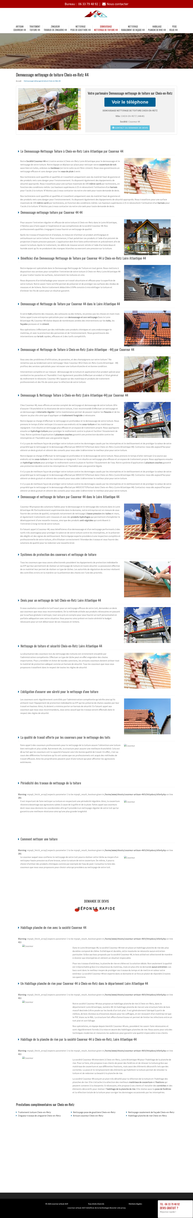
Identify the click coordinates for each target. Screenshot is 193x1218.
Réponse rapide (97, 908)
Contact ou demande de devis (131, 128)
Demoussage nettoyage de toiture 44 (106, 28)
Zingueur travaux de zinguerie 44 (55, 28)
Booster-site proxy (118, 1208)
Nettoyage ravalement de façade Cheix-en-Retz (151, 1112)
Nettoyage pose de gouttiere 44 (80, 28)
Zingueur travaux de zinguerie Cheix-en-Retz (39, 1115)
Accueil (18, 81)
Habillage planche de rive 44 (157, 28)
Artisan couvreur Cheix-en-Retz (88, 1115)
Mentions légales (135, 1204)
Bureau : (81, 4)
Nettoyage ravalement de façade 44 (133, 28)
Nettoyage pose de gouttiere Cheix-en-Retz (94, 1112)
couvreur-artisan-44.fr (59, 1204)
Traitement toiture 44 (34, 28)
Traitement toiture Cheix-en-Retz (34, 1112)
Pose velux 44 (173, 28)
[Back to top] (185, 1210)
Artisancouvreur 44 (19, 28)
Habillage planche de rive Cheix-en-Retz (147, 1115)
